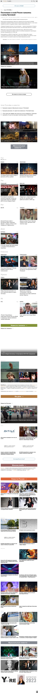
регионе (24, 422)
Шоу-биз (2, 498)
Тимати (22, 238)
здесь (35, 422)
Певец (2, 308)
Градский (3, 214)
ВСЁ (31, 499)
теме (14, 422)
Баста (2, 238)
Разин (2, 193)
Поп (2, 10)
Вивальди (4, 285)
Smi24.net (2, 641)
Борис (21, 332)
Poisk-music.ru (3, 43)
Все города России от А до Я (19, 489)
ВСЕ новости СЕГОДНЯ (19, 5)
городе (20, 422)
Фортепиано (23, 308)
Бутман (3, 262)
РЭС (2, 332)
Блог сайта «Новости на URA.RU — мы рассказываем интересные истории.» (22, 17)
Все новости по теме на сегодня (19, 94)
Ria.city (2, 456)
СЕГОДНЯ (14, 500)
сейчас (25, 419)
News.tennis (3, 579)
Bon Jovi (22, 214)
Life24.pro (34, 415)
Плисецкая (23, 285)
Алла (7, 10)
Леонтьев (22, 193)
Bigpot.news (3, 548)
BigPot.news (3, 416)
